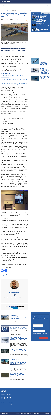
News (5, 10)
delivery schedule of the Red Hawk (19, 257)
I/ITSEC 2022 (18, 58)
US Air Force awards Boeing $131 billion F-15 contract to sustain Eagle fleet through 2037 (44, 62)
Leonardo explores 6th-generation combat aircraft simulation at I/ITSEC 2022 (18, 338)
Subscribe (3, 406)
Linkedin (15, 308)
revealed (8, 243)
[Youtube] (10, 398)
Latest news (3, 404)
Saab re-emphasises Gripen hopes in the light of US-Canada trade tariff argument (44, 71)
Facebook (14, 306)
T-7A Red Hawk (4, 275)
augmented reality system (9, 220)
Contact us (3, 408)
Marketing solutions (12, 406)
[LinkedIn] (2, 398)
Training (8, 10)
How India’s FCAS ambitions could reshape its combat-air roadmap (45, 78)
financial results (20, 243)
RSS (25, 21)
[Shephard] (5, 1)
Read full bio (4, 301)
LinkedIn (15, 295)
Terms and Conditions (19, 413)
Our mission (10, 404)
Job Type (35, 328)
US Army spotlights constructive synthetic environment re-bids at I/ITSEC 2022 (17, 375)
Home (2, 10)
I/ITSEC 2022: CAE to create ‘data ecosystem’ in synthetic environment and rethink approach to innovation (19, 361)
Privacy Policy (36, 333)
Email (34, 323)
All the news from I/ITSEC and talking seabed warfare (18, 327)
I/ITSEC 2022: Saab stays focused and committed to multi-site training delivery (18, 351)
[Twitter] (7, 398)
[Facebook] (5, 398)
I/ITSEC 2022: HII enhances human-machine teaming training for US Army (18, 317)
